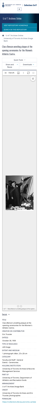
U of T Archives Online (14, 35)
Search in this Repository (15, 30)
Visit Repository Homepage (16, 25)
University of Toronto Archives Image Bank (18, 39)
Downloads (27, 64)
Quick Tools (18, 60)
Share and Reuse (10, 65)
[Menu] (20, 9)
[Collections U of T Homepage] (3, 35)
